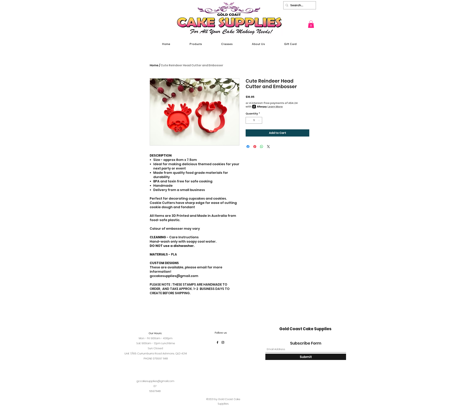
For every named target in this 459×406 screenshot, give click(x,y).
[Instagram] (223, 342)
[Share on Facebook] (248, 146)
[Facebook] (217, 342)
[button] (311, 24)
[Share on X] (268, 146)
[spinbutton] (254, 120)
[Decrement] (248, 120)
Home (154, 65)
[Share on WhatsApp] (261, 146)
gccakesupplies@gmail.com (155, 381)
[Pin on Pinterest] (255, 146)
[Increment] (259, 120)
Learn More (275, 106)
